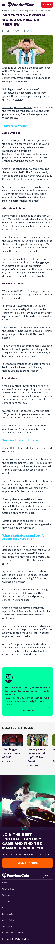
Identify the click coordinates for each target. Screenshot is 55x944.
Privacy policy (8, 914)
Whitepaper (7, 895)
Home (4, 882)
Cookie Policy (8, 920)
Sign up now (27, 863)
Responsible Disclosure (12, 932)
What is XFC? (8, 889)
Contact (5, 907)
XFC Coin (6, 901)
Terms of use (8, 926)
